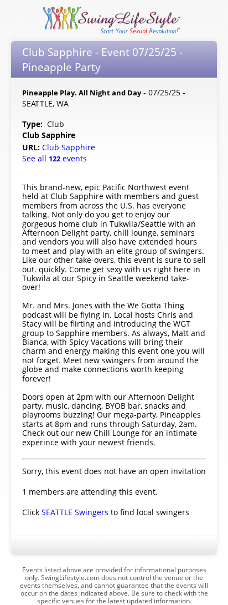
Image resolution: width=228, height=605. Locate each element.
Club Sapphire (69, 147)
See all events (54, 158)
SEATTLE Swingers (75, 512)
